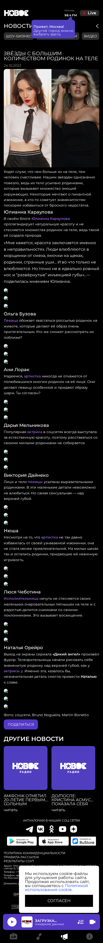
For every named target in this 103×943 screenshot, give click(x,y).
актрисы (12, 671)
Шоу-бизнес (19, 36)
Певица (11, 320)
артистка (32, 376)
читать (11, 810)
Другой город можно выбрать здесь (54, 32)
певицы (35, 482)
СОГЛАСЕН (59, 900)
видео (90, 36)
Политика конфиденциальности (34, 853)
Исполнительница (21, 598)
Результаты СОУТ (19, 861)
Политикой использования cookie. (56, 887)
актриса (34, 432)
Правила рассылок (21, 857)
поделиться (21, 724)
